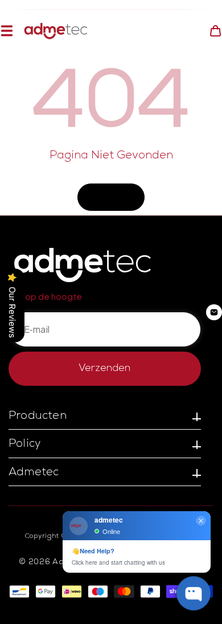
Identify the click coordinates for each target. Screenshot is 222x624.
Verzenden (104, 369)
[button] (6, 31)
